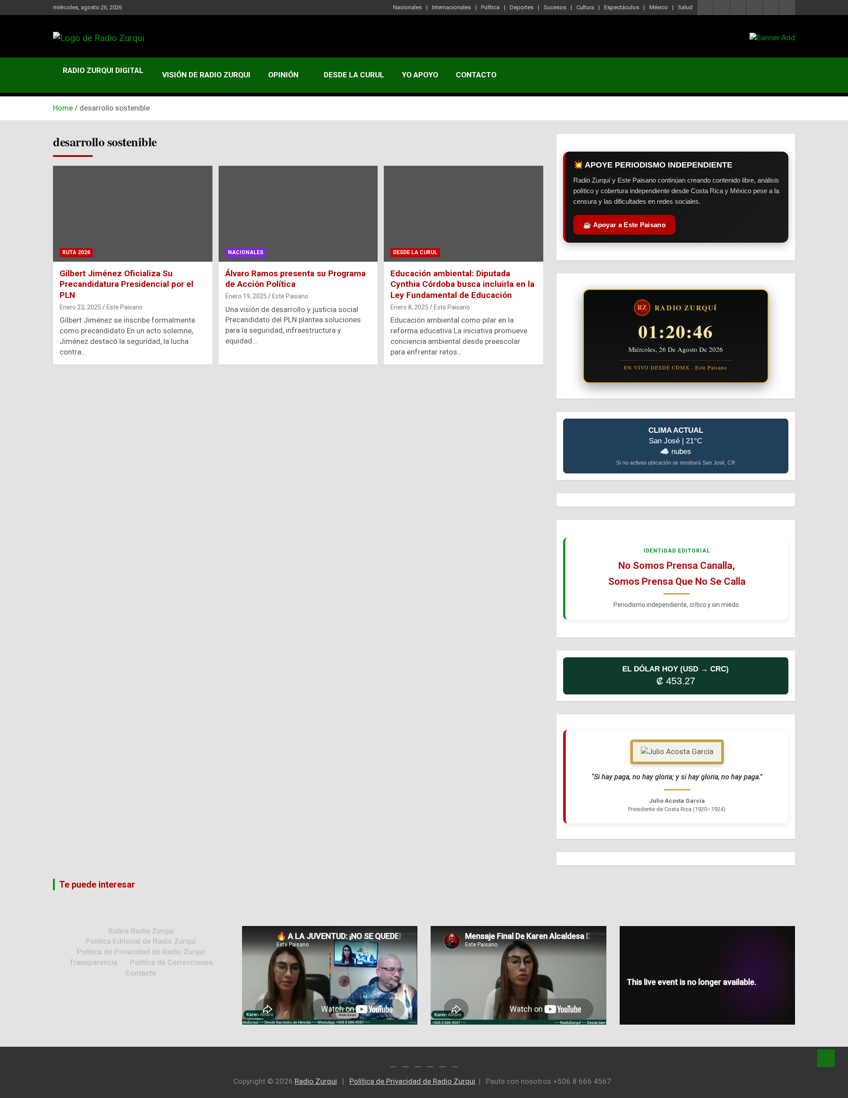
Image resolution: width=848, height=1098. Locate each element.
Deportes (522, 7)
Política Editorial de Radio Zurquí (141, 941)
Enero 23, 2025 (80, 307)
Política (490, 7)
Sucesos (555, 7)
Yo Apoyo (420, 74)
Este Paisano (124, 307)
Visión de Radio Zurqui (206, 74)
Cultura (585, 7)
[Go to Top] (826, 1058)
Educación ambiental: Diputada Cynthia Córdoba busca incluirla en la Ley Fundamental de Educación (462, 284)
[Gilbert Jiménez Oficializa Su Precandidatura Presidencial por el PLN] (133, 214)
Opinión (283, 74)
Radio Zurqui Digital (103, 70)
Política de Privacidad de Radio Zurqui (141, 951)
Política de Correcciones (171, 962)
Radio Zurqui (316, 1081)
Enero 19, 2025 (246, 296)
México (658, 7)
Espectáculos (621, 7)
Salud (685, 7)
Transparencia (93, 962)
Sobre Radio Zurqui (141, 930)
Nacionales (407, 7)
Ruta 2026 (76, 252)
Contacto (476, 74)
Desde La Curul (354, 74)
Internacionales (451, 7)
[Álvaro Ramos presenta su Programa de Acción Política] (298, 214)
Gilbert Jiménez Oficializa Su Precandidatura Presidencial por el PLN (126, 284)
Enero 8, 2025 (409, 307)
